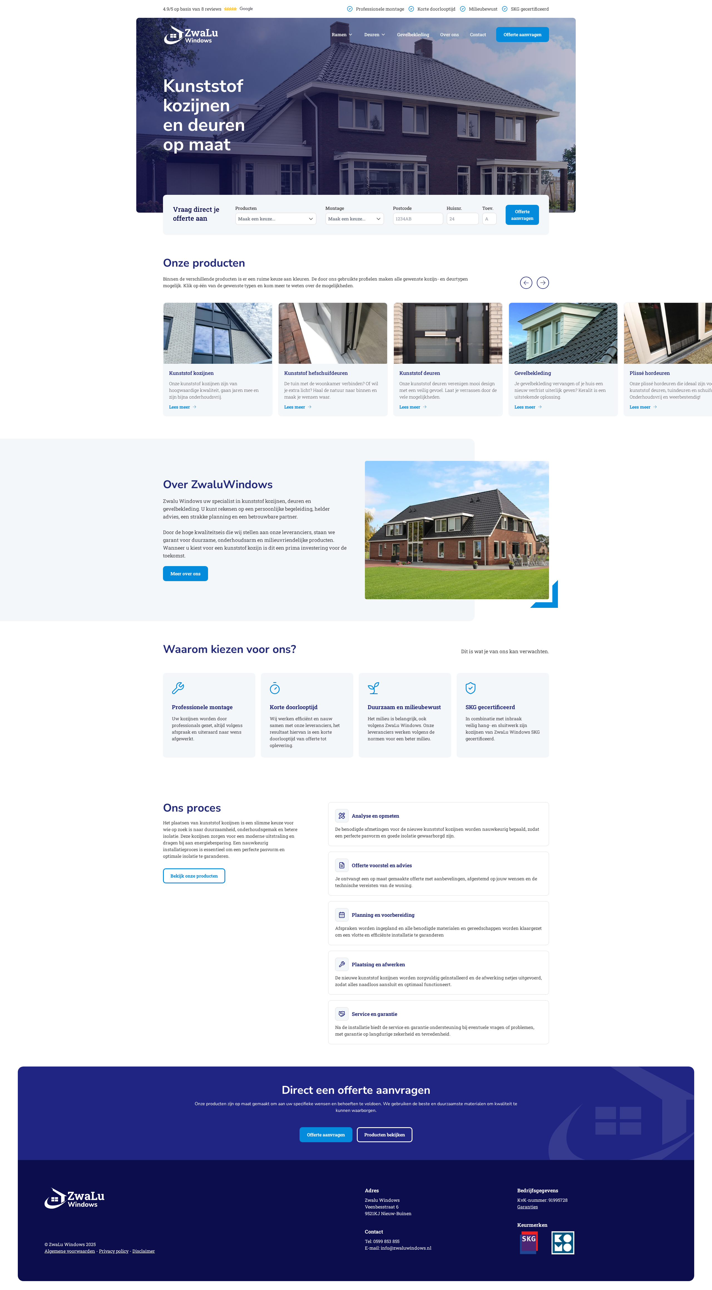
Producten (255, 213)
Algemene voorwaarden (69, 1251)
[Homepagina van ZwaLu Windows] (195, 1198)
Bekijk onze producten (194, 876)
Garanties (527, 1207)
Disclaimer (143, 1251)
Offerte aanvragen (523, 34)
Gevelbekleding (413, 34)
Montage (345, 213)
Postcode (402, 208)
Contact (478, 34)
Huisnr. (454, 208)
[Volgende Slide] (543, 283)
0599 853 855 (386, 1241)
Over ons (449, 34)
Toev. (487, 208)
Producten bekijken (384, 1134)
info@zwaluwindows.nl (406, 1248)
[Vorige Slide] (526, 283)
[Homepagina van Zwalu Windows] (191, 34)
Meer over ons (185, 573)
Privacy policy (113, 1251)
